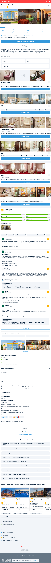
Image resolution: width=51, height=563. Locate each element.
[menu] (49, 1)
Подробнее (34, 560)
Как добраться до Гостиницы (33, 25)
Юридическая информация (6, 560)
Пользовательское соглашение (6, 559)
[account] (46, 1)
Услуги (23, 25)
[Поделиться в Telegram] (25, 431)
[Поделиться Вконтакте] (28, 431)
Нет (37, 335)
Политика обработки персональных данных (9, 561)
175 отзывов (16, 25)
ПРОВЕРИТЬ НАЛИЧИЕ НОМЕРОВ (25, 41)
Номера (8, 25)
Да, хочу (13, 335)
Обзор (2, 25)
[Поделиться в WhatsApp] (22, 431)
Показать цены (25, 89)
